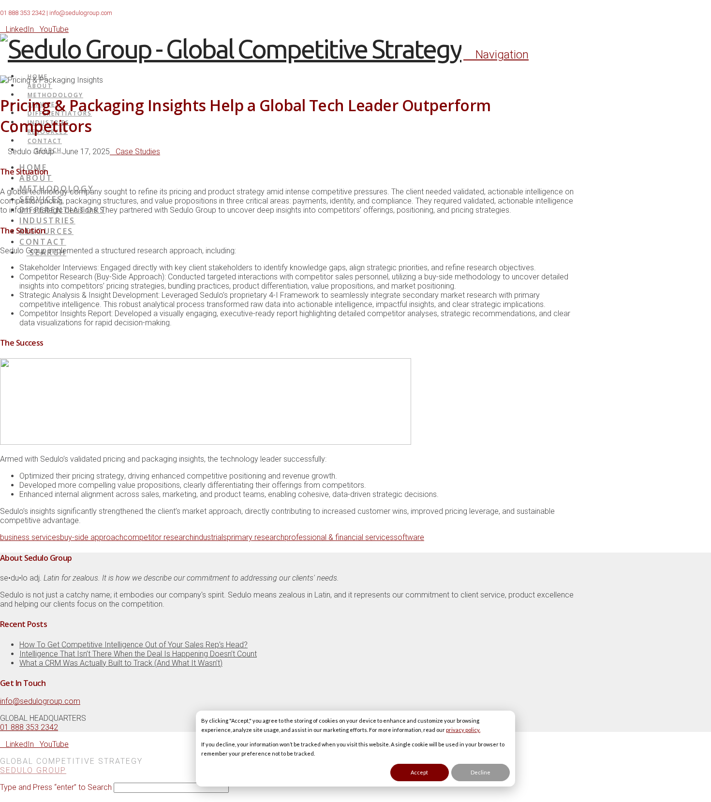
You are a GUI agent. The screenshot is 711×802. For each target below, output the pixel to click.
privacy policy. (463, 730)
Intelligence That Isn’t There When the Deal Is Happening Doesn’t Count (138, 653)
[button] (496, 54)
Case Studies (138, 151)
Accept (419, 772)
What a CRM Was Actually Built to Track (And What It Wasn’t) (120, 663)
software (409, 537)
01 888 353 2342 (22, 12)
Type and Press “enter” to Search (56, 787)
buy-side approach (91, 537)
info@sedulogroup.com (80, 12)
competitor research (158, 537)
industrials (210, 537)
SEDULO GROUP (33, 770)
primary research (255, 537)
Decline (480, 772)
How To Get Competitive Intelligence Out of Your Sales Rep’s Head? (133, 644)
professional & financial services (339, 537)
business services (30, 537)
